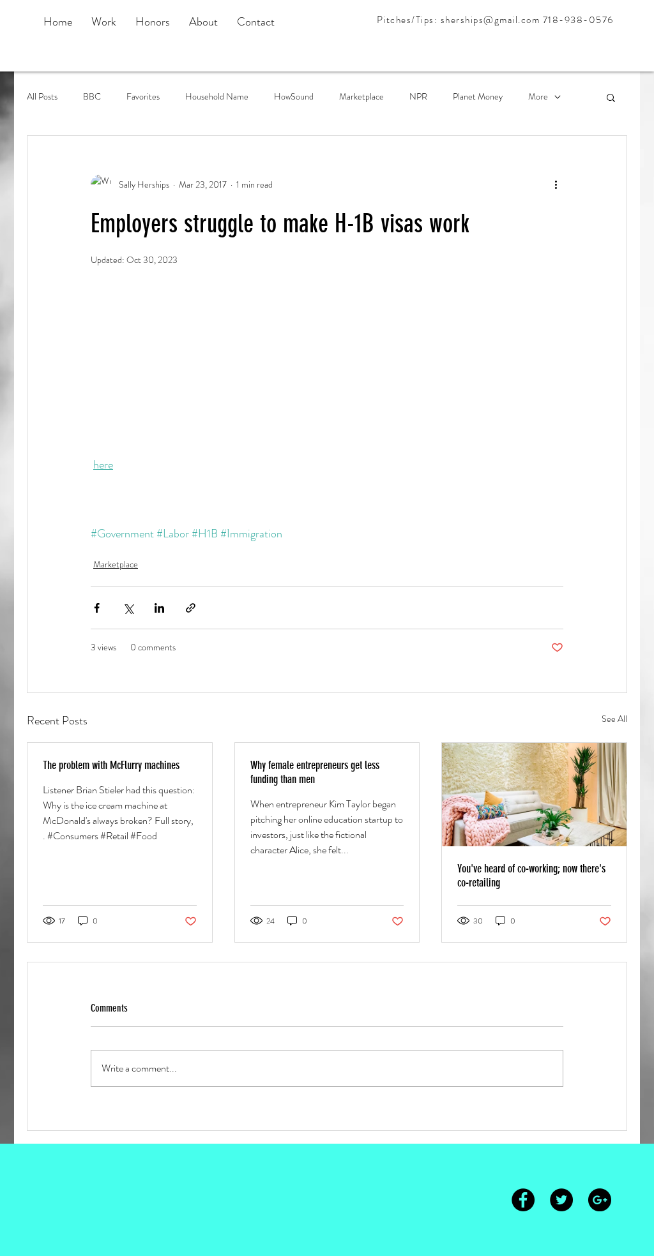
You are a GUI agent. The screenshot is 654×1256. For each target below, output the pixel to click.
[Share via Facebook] (97, 604)
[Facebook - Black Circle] (523, 1196)
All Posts (42, 97)
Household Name (216, 97)
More (538, 97)
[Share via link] (191, 604)
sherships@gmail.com (490, 20)
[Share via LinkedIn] (159, 604)
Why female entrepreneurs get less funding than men (314, 768)
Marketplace (361, 97)
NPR (418, 97)
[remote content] (327, 374)
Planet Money (478, 97)
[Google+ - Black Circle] (599, 1196)
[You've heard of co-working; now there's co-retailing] (534, 790)
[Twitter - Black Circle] (561, 1196)
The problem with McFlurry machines (111, 761)
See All (614, 714)
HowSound (294, 97)
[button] (611, 97)
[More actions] (555, 184)
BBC (92, 97)
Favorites (143, 97)
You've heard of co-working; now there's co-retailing (531, 872)
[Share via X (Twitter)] (128, 604)
